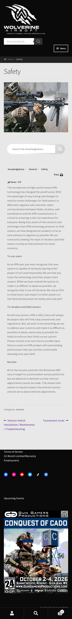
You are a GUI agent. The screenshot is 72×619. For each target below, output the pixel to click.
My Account (12, 613)
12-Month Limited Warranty (20, 456)
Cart (55, 610)
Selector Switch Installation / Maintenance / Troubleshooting (19, 425)
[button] (58, 175)
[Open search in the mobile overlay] (23, 41)
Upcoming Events (14, 498)
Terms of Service (13, 451)
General (20, 409)
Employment (11, 460)
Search (36, 613)
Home (11, 59)
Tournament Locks (53, 421)
